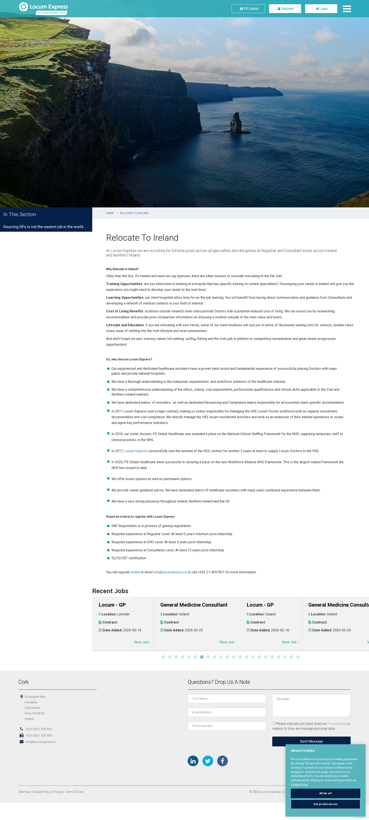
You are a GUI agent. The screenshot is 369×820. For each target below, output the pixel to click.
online (135, 572)
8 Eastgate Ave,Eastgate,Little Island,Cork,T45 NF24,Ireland (35, 708)
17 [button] (266, 657)
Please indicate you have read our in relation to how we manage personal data (311, 726)
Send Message (311, 741)
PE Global (250, 9)
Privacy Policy (337, 723)
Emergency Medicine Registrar (293, 605)
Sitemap (24, 792)
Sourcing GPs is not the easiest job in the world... (44, 226)
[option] (184, 103)
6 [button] (195, 657)
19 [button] (279, 657)
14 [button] (247, 657)
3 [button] (176, 657)
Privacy (58, 792)
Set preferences (325, 804)
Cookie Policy (41, 792)
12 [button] (234, 657)
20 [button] (285, 657)
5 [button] (189, 657)
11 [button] (227, 657)
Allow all (325, 793)
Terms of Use (74, 792)
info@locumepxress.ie (170, 572)
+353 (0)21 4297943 (39, 735)
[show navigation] (346, 8)
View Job (152, 642)
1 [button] (163, 657)
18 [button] (272, 657)
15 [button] (253, 657)
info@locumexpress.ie (40, 742)
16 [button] (259, 657)
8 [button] (208, 657)
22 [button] (298, 657)
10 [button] (221, 657)
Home (110, 213)
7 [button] (202, 657)
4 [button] (182, 657)
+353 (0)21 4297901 (39, 729)
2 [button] (170, 657)
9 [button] (214, 657)
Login (323, 9)
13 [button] (240, 657)
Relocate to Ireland (134, 213)
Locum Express (53, 8)
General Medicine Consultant (205, 605)
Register (287, 9)
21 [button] (291, 657)
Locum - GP (123, 605)
